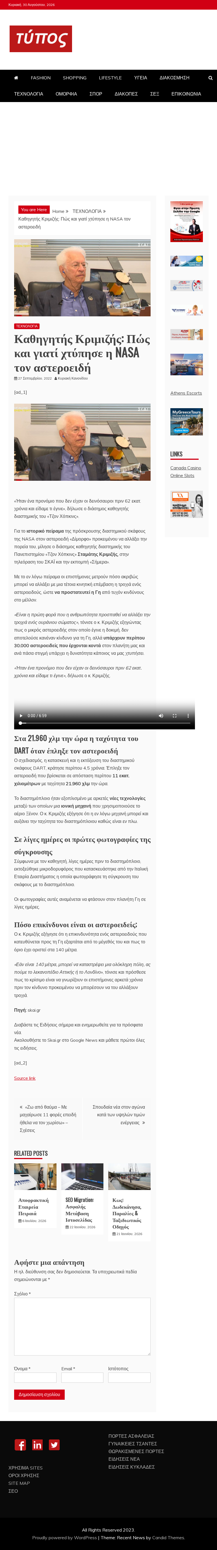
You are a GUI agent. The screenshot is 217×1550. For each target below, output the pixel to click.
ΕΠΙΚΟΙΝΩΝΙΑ (186, 94)
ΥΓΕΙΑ (140, 78)
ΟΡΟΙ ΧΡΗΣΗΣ (23, 1475)
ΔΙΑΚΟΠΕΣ (126, 94)
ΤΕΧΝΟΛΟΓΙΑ (28, 94)
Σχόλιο (22, 1294)
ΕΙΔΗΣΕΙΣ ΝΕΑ (124, 1459)
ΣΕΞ (154, 94)
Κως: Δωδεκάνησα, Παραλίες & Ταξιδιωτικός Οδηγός (126, 1213)
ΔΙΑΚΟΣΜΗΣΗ (175, 78)
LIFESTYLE (110, 78)
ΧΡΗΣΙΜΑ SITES (25, 1468)
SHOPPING (74, 78)
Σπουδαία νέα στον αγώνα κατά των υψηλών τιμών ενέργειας (119, 1114)
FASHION (41, 78)
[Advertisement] (108, 144)
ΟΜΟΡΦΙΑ (66, 94)
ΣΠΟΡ (96, 94)
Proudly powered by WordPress (65, 1537)
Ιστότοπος (118, 1368)
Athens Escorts (186, 393)
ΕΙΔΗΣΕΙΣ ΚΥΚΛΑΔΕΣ (131, 1467)
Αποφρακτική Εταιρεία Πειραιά (33, 1206)
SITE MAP (19, 1483)
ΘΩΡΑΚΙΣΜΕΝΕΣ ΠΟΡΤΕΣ (136, 1451)
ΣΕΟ (13, 1491)
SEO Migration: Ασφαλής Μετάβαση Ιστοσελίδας (80, 1209)
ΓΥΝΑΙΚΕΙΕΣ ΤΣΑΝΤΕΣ (132, 1444)
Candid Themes (168, 1537)
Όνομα (22, 1368)
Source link (25, 1078)
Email (68, 1368)
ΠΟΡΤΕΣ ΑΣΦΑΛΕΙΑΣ (131, 1436)
